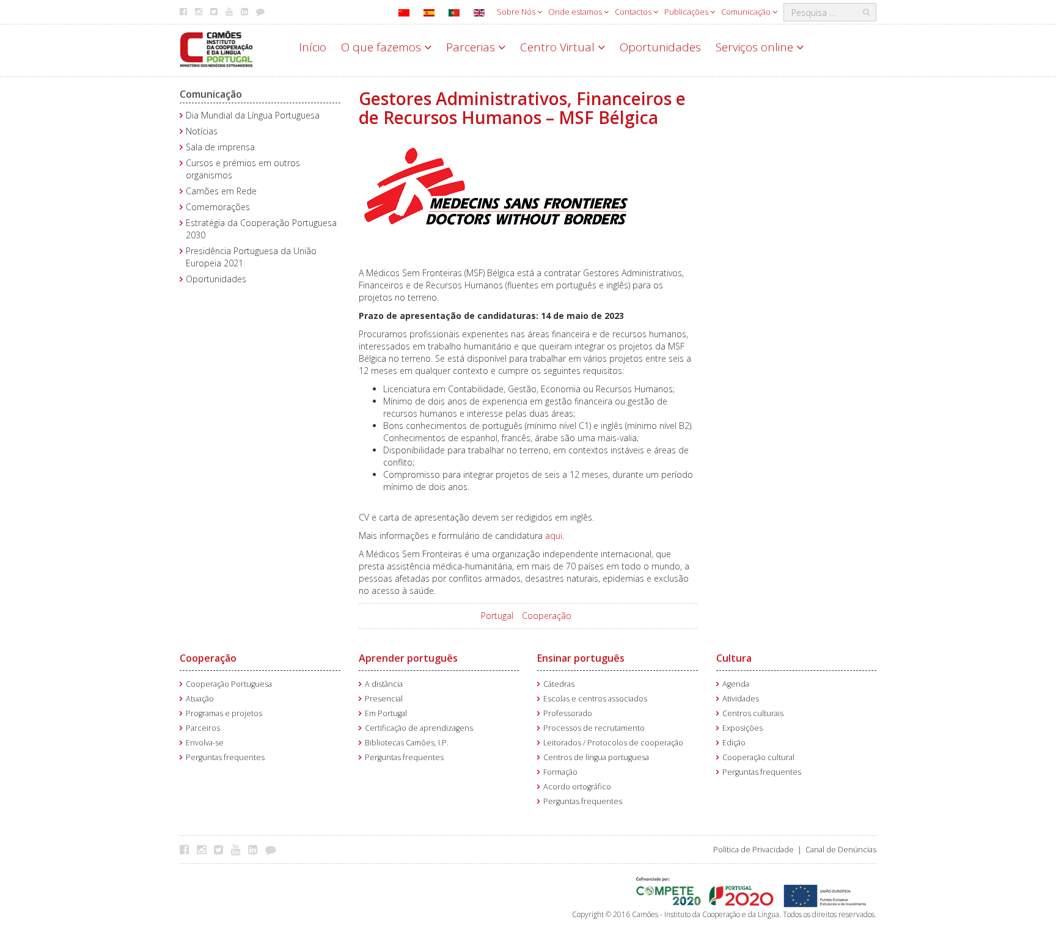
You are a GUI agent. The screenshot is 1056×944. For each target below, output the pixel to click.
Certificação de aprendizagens (419, 728)
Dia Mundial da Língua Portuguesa (253, 115)
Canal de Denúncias (840, 849)
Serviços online (756, 47)
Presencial (384, 698)
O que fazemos (382, 47)
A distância (384, 684)
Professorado (567, 713)
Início (312, 47)
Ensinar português (581, 658)
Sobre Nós (517, 11)
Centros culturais (752, 713)
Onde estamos (576, 11)
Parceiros (203, 728)
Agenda (735, 684)
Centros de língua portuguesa (596, 757)
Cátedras (558, 684)
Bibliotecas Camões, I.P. (407, 742)
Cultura (734, 658)
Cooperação (546, 615)
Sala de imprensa (220, 147)
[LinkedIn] (255, 849)
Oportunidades (660, 47)
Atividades (740, 698)
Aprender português (408, 658)
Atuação (200, 698)
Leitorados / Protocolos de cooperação (613, 742)
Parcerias (472, 47)
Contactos (634, 11)
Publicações (687, 11)
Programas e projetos (224, 713)
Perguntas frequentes (225, 757)
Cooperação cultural (758, 757)
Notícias (202, 131)
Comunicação (746, 11)
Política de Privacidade (753, 849)
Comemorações (218, 207)
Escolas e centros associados (595, 698)
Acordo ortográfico (577, 786)
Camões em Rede (221, 191)
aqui (553, 535)
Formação (560, 772)
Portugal (497, 615)
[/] (216, 48)
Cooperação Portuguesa (229, 684)
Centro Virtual (559, 47)
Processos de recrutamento (594, 728)
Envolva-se (205, 742)
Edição (734, 742)
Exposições (742, 728)
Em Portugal (386, 713)
